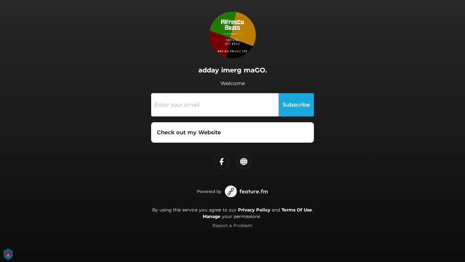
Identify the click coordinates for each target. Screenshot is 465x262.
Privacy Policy (254, 210)
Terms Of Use (297, 210)
